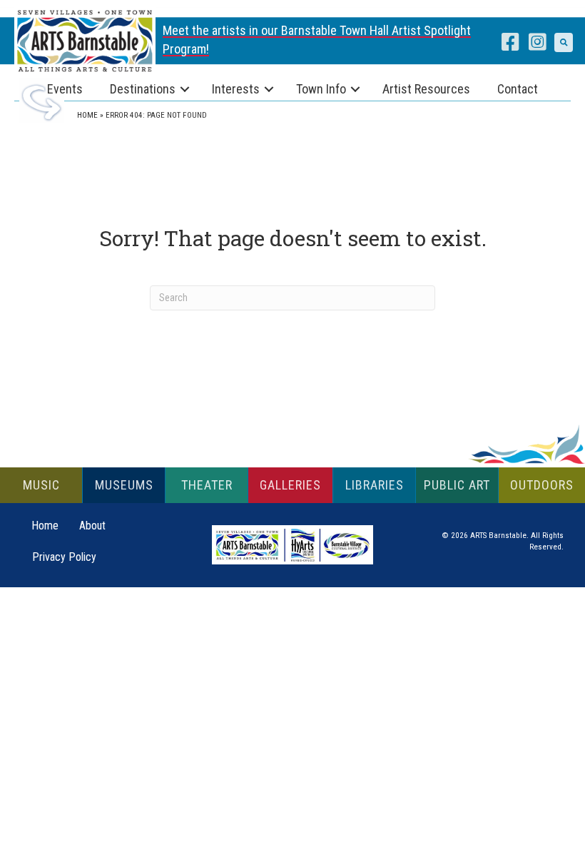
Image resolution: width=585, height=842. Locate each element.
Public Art (457, 484)
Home (87, 115)
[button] (563, 42)
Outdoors (542, 484)
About (92, 525)
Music (41, 484)
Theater (207, 484)
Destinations (143, 88)
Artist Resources (426, 88)
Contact (517, 88)
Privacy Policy (64, 557)
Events (65, 88)
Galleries (290, 484)
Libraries (374, 484)
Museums (124, 484)
